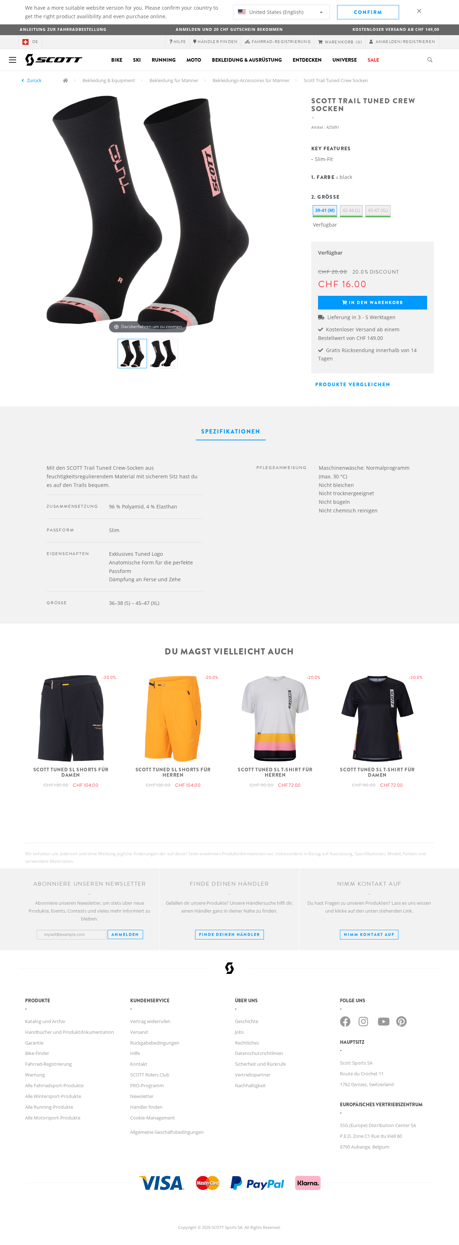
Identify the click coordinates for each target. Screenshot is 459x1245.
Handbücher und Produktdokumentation (69, 1032)
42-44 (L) (351, 210)
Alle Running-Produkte (49, 1107)
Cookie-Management (152, 1117)
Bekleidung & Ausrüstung (247, 59)
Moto (193, 59)
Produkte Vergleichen (353, 384)
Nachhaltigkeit (250, 1085)
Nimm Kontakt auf (369, 934)
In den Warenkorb (376, 302)
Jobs (239, 1032)
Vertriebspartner (252, 1074)
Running (164, 59)
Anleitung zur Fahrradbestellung (63, 29)
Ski (137, 59)
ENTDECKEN (307, 59)
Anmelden (125, 934)
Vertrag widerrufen (150, 1021)
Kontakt (138, 1064)
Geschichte (246, 1021)
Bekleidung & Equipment (108, 80)
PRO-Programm (147, 1085)
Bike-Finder (37, 1053)
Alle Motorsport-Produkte (52, 1117)
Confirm (368, 12)
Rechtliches (247, 1043)
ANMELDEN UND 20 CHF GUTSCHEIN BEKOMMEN (229, 29)
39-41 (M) (325, 210)
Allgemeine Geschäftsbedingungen (167, 1132)
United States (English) (275, 12)
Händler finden (146, 1107)
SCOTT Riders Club (149, 1074)
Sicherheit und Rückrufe (260, 1064)
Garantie (34, 1043)
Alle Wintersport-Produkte (53, 1096)
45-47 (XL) (378, 210)
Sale (373, 59)
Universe (344, 59)
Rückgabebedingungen (154, 1043)
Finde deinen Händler (229, 934)
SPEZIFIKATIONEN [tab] (230, 431)
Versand (139, 1032)
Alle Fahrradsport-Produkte (54, 1085)
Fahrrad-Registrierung (48, 1064)
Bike (116, 59)
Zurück (34, 80)
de (35, 42)
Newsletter (141, 1096)
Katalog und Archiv (45, 1021)
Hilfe (135, 1053)
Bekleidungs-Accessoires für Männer (251, 80)
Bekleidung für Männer (174, 80)
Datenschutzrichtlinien (259, 1053)
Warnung (35, 1074)
